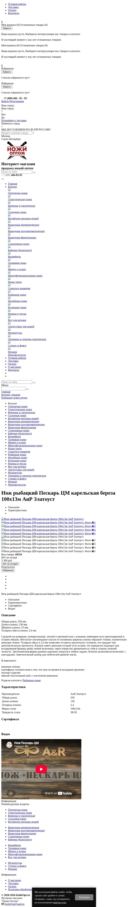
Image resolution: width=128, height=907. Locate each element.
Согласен (84, 897)
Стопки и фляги (17, 345)
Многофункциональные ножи (25, 275)
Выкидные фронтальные (22, 237)
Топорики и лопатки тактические (27, 339)
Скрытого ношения (19, 288)
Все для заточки (17, 320)
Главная (12, 183)
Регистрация (16, 101)
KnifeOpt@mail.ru (14, 904)
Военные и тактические (21, 205)
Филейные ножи (17, 301)
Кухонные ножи (17, 307)
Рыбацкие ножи (17, 294)
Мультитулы (15, 332)
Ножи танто (15, 282)
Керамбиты (14, 256)
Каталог (12, 186)
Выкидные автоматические (23, 224)
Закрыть (7, 28)
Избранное (8, 570)
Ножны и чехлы (17, 313)
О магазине (14, 367)
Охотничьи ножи (18, 193)
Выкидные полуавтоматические (26, 231)
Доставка (13, 7)
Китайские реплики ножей (23, 218)
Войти (5, 101)
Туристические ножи (20, 199)
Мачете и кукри (17, 269)
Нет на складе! (10, 564)
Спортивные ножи (18, 243)
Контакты (13, 13)
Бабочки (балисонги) (20, 250)
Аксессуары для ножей (21, 326)
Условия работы (17, 4)
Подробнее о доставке (13, 120)
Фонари (12, 351)
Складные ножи (17, 212)
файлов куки (59, 902)
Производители (17, 355)
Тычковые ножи (17, 263)
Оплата (12, 10)
